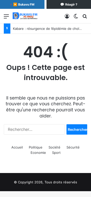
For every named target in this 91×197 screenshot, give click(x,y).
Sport (56, 153)
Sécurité (73, 147)
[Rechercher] (84, 18)
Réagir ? (68, 4)
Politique (35, 147)
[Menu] (6, 18)
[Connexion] (67, 18)
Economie (38, 153)
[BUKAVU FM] (25, 16)
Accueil (17, 147)
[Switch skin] (75, 18)
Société (54, 147)
